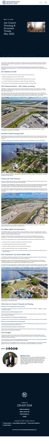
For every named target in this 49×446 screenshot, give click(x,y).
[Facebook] (7, 349)
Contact (40, 2)
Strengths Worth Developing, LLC (29, 429)
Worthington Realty (32, 342)
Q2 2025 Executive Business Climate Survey (12, 324)
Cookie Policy (7, 425)
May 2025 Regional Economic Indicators (27, 67)
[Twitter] (12, 349)
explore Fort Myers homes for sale (23, 339)
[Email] (14, 349)
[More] (16, 349)
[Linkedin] (9, 349)
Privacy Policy (7, 423)
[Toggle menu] (46, 2)
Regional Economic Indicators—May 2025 (36, 323)
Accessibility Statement (19, 423)
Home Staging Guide (40, 237)
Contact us (24, 402)
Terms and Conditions (33, 423)
